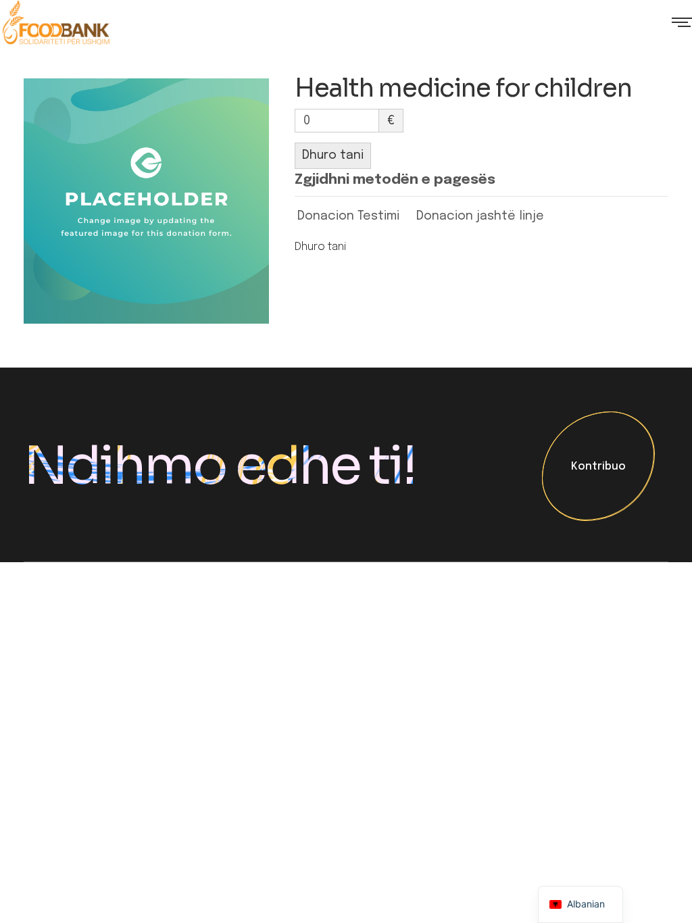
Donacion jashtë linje (480, 216)
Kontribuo (598, 467)
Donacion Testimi (348, 216)
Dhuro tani (333, 155)
